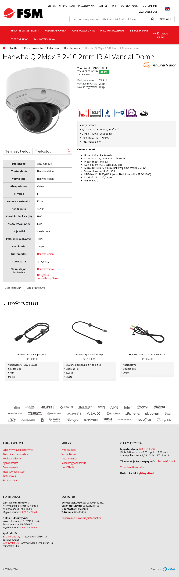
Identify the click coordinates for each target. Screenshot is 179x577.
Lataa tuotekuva (35, 287)
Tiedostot (43, 151)
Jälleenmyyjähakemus (74, 463)
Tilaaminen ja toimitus (15, 454)
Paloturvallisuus (112, 30)
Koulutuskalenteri (12, 458)
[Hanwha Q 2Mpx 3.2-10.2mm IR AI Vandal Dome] (38, 106)
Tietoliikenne (139, 30)
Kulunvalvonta (55, 30)
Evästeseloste (10, 467)
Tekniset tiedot (17, 151)
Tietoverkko (19, 39)
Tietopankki (9, 476)
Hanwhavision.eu (46, 269)
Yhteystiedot (67, 5)
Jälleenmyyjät (87, 5)
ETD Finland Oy (11, 536)
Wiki (114, 5)
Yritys (52, 5)
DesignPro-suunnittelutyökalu (47, 276)
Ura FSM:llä (68, 467)
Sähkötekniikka (44, 39)
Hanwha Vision (72, 48)
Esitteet (103, 5)
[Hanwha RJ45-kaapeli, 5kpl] (89, 332)
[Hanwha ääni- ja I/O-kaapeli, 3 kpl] (147, 332)
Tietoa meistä (69, 458)
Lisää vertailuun (13, 287)
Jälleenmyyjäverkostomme (18, 449)
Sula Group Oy (11, 542)
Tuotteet (15, 48)
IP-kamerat (53, 48)
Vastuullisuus (148, 11)
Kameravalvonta (83, 30)
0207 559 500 (147, 449)
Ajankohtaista (10, 463)
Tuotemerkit (149, 5)
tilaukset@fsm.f (166, 461)
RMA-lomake (10, 480)
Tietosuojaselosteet (14, 471)
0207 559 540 (30, 527)
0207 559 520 (30, 512)
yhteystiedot (147, 473)
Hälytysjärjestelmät (25, 30)
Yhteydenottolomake (132, 467)
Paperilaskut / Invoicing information (82, 518)
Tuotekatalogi (128, 5)
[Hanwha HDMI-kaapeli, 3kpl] (32, 332)
